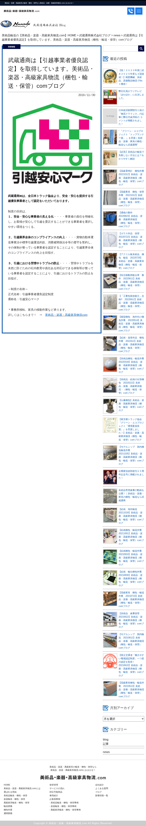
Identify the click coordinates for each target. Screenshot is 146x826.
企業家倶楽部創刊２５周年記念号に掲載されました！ (131, 474)
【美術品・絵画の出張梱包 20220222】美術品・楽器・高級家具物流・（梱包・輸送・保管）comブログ (131, 386)
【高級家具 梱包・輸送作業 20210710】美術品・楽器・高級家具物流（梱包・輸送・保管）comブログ (131, 599)
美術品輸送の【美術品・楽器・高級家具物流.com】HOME (39, 35)
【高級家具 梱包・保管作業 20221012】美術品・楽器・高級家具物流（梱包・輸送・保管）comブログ (131, 198)
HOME (7, 785)
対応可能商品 (55, 792)
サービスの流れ (56, 788)
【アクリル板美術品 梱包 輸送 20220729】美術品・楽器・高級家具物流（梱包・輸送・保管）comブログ (131, 261)
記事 (106, 743)
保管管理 (53, 785)
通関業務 (8, 813)
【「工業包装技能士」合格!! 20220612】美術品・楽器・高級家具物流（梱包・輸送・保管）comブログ (131, 303)
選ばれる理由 (10, 792)
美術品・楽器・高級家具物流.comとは (22, 788)
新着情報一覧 (101, 795)
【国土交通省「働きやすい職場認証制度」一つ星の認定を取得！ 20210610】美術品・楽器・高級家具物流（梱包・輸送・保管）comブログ (131, 665)
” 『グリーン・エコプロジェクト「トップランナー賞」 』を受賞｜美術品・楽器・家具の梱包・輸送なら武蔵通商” (131, 138)
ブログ (98, 792)
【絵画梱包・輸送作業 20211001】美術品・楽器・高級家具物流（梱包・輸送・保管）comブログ (131, 537)
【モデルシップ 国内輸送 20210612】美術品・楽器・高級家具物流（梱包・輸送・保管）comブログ (131, 641)
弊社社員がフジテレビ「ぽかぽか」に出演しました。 (131, 94)
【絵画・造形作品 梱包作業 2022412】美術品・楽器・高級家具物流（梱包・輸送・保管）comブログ (131, 344)
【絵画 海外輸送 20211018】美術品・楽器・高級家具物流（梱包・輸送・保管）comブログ (131, 516)
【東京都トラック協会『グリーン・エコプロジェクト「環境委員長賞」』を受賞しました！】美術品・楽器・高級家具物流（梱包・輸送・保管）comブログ (131, 429)
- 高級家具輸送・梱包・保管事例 (65, 810)
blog (105, 739)
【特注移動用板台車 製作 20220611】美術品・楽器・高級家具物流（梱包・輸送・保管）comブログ (131, 282)
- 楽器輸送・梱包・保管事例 (62, 806)
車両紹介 (53, 795)
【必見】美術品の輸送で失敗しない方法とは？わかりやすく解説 (131, 155)
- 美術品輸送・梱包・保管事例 (64, 802)
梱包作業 (8, 810)
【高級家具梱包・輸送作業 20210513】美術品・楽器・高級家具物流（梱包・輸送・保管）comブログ (131, 689)
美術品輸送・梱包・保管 (15, 795)
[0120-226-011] (130, 11)
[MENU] (138, 11)
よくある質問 (101, 788)
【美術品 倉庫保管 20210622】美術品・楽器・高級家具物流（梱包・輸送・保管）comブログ (131, 620)
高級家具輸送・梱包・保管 (16, 802)
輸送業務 (8, 806)
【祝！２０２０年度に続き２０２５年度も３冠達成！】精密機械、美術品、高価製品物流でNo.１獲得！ (131, 77)
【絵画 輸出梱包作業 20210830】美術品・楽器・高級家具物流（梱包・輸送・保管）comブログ (131, 578)
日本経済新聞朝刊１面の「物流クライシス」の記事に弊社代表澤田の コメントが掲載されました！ (131, 117)
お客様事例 (54, 799)
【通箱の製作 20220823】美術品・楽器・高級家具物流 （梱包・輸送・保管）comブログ (130, 219)
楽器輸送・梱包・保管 (14, 799)
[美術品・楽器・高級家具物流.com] (21, 11)
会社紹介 (99, 785)
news (106, 752)
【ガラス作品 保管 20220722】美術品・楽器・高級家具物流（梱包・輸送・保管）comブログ (131, 240)
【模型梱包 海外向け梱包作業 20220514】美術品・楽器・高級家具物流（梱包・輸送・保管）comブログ (131, 323)
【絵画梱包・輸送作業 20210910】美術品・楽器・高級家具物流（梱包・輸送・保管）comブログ (131, 558)
